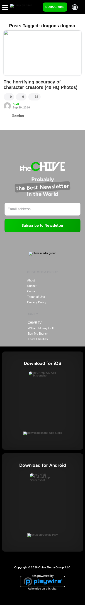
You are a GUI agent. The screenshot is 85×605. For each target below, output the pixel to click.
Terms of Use (36, 297)
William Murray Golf (41, 328)
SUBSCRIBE (55, 7)
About (31, 280)
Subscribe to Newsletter (42, 225)
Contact (32, 291)
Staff (16, 104)
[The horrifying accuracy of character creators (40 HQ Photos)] (42, 52)
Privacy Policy (36, 302)
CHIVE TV (35, 322)
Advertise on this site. (42, 588)
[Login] (75, 7)
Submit (31, 286)
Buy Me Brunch (38, 333)
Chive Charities (38, 339)
